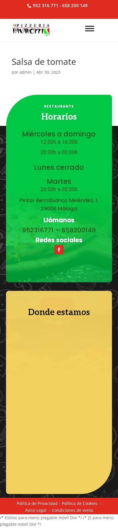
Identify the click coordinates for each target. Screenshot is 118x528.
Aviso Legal (35, 510)
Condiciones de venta (72, 510)
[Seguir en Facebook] (59, 249)
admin (25, 72)
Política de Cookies (79, 503)
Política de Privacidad (37, 503)
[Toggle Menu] (89, 28)
